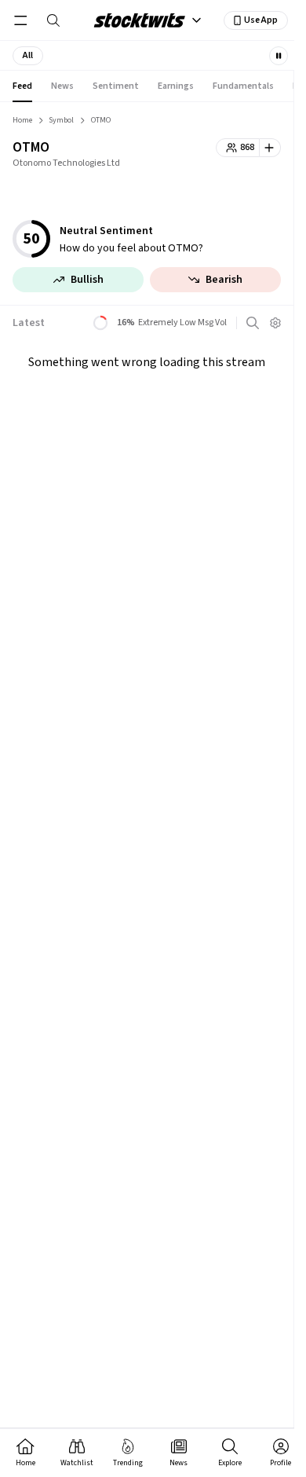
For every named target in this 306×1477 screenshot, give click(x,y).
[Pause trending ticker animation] (278, 55)
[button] (28, 55)
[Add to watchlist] (270, 147)
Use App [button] (261, 20)
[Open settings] (275, 323)
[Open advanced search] (252, 323)
